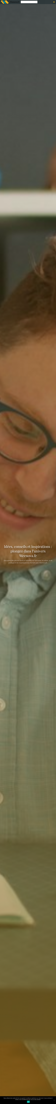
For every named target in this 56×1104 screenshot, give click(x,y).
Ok (28, 1101)
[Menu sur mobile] (54, 2)
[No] (54, 1100)
